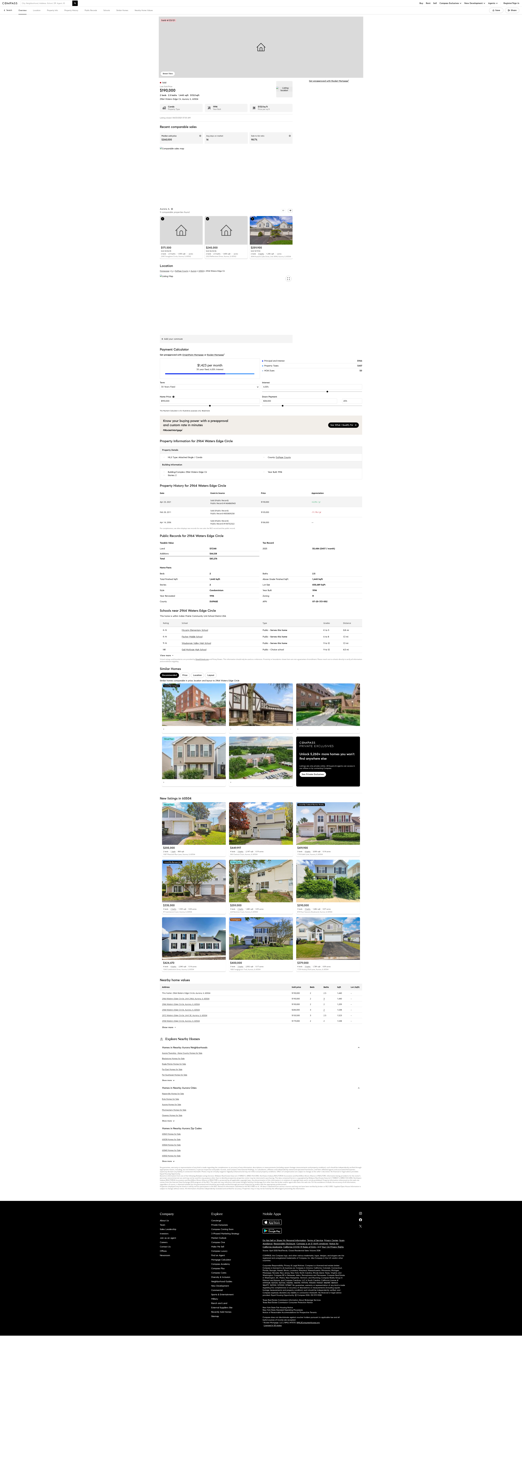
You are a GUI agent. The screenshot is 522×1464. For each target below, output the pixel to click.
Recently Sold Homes (221, 1312)
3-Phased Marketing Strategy (225, 1233)
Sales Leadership (168, 1229)
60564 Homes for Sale (171, 1145)
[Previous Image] (253, 230)
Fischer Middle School (192, 636)
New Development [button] (473, 3)
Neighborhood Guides (221, 1281)
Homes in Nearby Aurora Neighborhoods (184, 1047)
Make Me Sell (217, 1246)
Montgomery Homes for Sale (174, 1110)
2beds (163, 95)
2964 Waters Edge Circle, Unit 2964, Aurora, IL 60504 (185, 998)
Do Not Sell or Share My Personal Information (284, 1240)
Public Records (91, 10)
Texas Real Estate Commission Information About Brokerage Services (292, 1300)
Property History (71, 10)
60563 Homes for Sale (171, 1134)
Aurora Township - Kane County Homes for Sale (182, 1053)
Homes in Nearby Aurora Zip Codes (182, 1128)
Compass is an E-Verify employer (312, 1243)
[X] (360, 1225)
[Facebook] (360, 1219)
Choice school (277, 649)
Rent (428, 3)
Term (162, 382)
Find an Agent (218, 1255)
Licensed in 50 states (273, 1325)
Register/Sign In (511, 3)
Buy (421, 3)
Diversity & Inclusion (220, 1277)
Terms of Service (315, 1240)
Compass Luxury (219, 1251)
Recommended (169, 675)
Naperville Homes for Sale (173, 1094)
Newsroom (165, 1255)
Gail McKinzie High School (194, 649)
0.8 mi (346, 630)
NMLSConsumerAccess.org (308, 1323)
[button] (261, 47)
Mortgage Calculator (221, 1259)
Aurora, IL (187, 99)
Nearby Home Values (144, 10)
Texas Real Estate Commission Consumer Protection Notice (288, 1302)
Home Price (165, 396)
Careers (163, 1242)
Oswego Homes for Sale (172, 1115)
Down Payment (269, 396)
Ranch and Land (219, 1303)
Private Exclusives (219, 1225)
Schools (106, 10)
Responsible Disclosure (284, 1243)
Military (214, 1299)
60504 (195, 99)
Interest (266, 382)
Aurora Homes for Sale (171, 1104)
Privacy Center (331, 1240)
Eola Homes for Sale (170, 1099)
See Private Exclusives (313, 774)
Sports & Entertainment (222, 1294)
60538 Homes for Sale (171, 1139)
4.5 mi (346, 649)
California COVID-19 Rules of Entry (299, 1247)
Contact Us (165, 1246)
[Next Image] (289, 230)
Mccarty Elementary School (195, 630)
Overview (22, 10)
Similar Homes (122, 10)
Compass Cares (218, 1272)
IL (172, 271)
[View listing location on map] (284, 89)
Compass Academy (220, 1264)
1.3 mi (345, 636)
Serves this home (278, 630)
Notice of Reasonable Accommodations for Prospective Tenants (290, 1312)
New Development (220, 1286)
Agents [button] (491, 3)
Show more (167, 1080)
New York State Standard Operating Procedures (283, 1310)
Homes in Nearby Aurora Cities (179, 1088)
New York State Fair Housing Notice (278, 1307)
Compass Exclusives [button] (449, 3)
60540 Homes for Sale (171, 1150)
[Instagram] (360, 1213)
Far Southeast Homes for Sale (174, 1075)
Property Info (52, 10)
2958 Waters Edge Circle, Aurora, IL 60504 (181, 1021)
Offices (163, 1251)
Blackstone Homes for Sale (173, 1059)
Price (184, 675)
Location (37, 10)
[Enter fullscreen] (288, 279)
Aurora (193, 271)
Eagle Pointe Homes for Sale (174, 1064)
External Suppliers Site (221, 1307)
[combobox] (46, 3)
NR (164, 649)
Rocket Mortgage (215, 355)
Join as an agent (168, 1238)
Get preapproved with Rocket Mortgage (329, 81)
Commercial (217, 1290)
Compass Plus (218, 1268)
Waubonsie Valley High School (196, 643)
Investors (164, 1233)
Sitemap (215, 1316)
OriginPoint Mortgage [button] (193, 355)
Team (162, 1225)
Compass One (218, 1242)
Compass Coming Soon (222, 1229)
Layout (210, 675)
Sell (435, 3)
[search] (75, 3)
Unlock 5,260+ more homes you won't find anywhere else (327, 756)
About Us (164, 1220)
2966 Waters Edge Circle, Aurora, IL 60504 (181, 1004)
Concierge (216, 1220)
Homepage (164, 271)
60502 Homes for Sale (171, 1156)
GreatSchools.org (202, 659)
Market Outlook (218, 1238)
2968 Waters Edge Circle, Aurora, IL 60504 (181, 1009)
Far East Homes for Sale (172, 1069)
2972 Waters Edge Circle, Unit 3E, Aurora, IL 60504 (184, 1015)
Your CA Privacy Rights (333, 1247)
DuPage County (181, 271)
